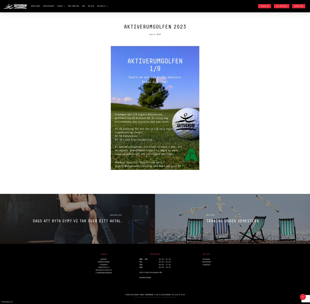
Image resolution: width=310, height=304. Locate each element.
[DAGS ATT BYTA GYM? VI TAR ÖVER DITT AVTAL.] (77, 219)
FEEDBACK (104, 265)
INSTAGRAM (206, 262)
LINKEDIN (206, 265)
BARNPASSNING (104, 262)
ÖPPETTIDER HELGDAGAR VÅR (150, 272)
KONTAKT (103, 259)
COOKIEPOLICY (104, 267)
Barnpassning (145, 277)
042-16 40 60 (180, 295)
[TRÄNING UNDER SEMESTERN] (232, 219)
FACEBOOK (206, 259)
